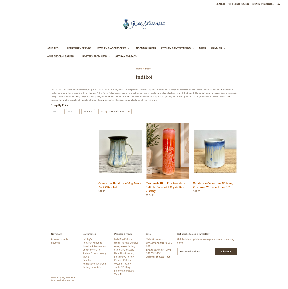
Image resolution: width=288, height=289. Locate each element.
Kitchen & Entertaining (176, 48)
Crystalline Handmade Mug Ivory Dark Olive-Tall (119, 185)
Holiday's (52, 48)
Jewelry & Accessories (111, 48)
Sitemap (55, 242)
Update (88, 111)
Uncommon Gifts (145, 48)
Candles (216, 48)
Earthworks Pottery (124, 256)
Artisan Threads (126, 56)
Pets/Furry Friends (79, 48)
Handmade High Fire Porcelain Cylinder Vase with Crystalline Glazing (165, 187)
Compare (119, 151)
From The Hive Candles (126, 242)
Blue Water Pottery (124, 270)
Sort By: (104, 111)
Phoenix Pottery (122, 260)
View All (118, 274)
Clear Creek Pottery (124, 253)
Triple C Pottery (122, 267)
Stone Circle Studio (124, 249)
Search (220, 4)
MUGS (202, 48)
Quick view (120, 145)
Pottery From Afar (94, 56)
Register (269, 4)
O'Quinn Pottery (122, 263)
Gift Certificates (238, 4)
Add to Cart (120, 157)
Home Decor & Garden (60, 56)
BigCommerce (68, 277)
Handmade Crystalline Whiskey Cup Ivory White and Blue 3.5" (213, 185)
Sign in (256, 4)
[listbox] (120, 111)
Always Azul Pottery (125, 246)
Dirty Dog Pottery (123, 239)
